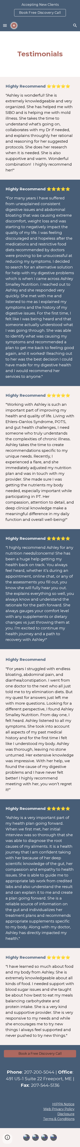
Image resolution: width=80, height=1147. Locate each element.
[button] (5, 25)
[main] (40, 54)
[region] (40, 10)
